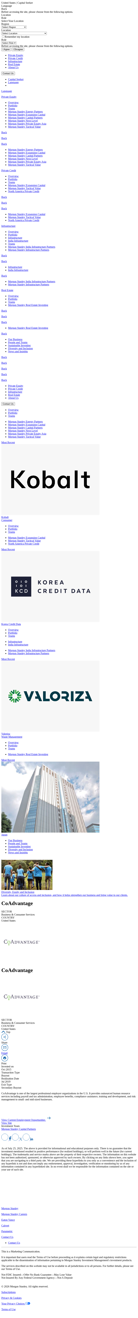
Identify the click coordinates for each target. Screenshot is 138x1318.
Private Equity (15, 55)
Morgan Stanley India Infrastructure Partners (31, 246)
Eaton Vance (8, 1219)
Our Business (15, 339)
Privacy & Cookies (11, 1297)
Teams (11, 108)
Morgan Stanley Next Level (23, 120)
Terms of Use (8, 1309)
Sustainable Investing (19, 345)
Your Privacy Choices (13, 1303)
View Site (6, 1123)
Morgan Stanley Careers (14, 1214)
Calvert (5, 1225)
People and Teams (17, 342)
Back (4, 132)
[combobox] (69, 5)
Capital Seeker (16, 79)
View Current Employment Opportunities (23, 1120)
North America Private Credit (23, 191)
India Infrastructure (18, 240)
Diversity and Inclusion (20, 348)
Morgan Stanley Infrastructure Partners (28, 249)
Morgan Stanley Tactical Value (24, 126)
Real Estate (14, 64)
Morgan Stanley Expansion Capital (26, 114)
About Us (13, 67)
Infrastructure (15, 61)
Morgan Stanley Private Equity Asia (27, 123)
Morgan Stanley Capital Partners (25, 117)
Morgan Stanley (9, 1208)
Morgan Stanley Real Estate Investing (28, 305)
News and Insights (18, 351)
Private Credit (15, 58)
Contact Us (8, 73)
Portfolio (12, 105)
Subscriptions (8, 1292)
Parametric (7, 1231)
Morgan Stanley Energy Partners (25, 111)
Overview (13, 102)
